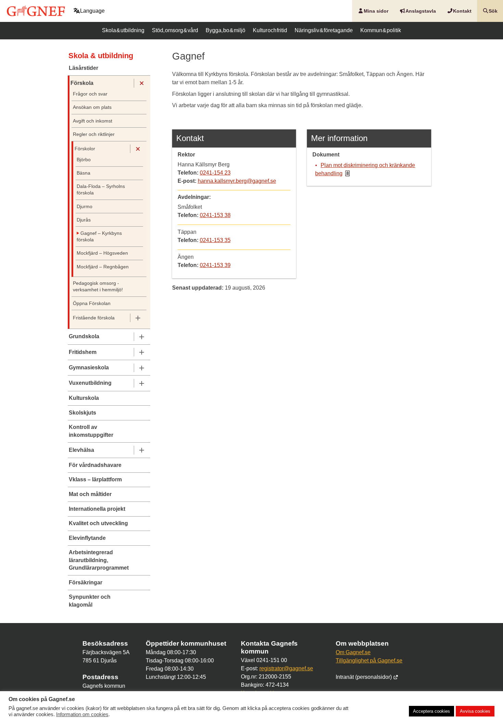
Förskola (81, 83)
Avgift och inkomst (92, 121)
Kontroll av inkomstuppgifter (91, 430)
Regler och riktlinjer (94, 134)
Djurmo (84, 206)
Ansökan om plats (92, 107)
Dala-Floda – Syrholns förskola (101, 189)
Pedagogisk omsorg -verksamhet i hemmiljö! (98, 286)
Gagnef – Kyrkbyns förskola (99, 236)
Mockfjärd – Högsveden (102, 253)
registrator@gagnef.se (286, 668)
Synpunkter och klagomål (90, 600)
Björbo (84, 159)
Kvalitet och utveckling (98, 523)
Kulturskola (84, 398)
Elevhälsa (81, 450)
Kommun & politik (380, 30)
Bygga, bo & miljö (225, 30)
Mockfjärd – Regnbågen (103, 266)
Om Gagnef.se (353, 652)
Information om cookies (82, 714)
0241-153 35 (215, 240)
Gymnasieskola (89, 367)
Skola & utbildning (123, 30)
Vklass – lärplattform (95, 479)
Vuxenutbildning (90, 383)
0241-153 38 (215, 215)
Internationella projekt (97, 509)
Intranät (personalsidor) (364, 677)
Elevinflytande (87, 538)
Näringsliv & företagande (324, 30)
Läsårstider (83, 68)
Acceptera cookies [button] (431, 711)
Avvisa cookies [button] (475, 711)
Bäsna (83, 173)
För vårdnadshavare (95, 465)
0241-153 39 (215, 265)
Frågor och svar (90, 94)
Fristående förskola (94, 317)
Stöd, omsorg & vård (175, 30)
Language (92, 11)
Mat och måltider (90, 494)
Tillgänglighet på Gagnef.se (369, 660)
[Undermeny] (141, 83)
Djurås (84, 220)
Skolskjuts (82, 413)
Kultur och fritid (270, 30)
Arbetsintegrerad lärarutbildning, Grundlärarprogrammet (99, 560)
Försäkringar (85, 582)
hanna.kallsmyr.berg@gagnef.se (237, 181)
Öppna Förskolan (92, 303)
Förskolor (85, 148)
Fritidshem (82, 352)
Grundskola (84, 336)
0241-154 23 (215, 173)
